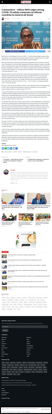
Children (24, 297)
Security (28, 350)
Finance (4, 302)
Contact (3, 390)
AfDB (3, 297)
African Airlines (8, 151)
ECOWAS (16, 300)
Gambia (20, 302)
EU (26, 300)
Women (3, 309)
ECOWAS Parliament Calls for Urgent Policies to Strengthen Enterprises (42, 223)
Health (44, 302)
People (40, 304)
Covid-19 (45, 297)
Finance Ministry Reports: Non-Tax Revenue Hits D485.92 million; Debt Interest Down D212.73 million (38, 207)
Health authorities (27, 151)
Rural (17, 307)
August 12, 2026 (30, 210)
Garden (25, 302)
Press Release (30, 346)
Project (8, 307)
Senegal (21, 307)
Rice (13, 307)
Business (4, 339)
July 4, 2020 (13, 18)
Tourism (29, 354)
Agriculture (12, 297)
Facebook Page (6, 398)
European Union (32, 300)
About (3, 388)
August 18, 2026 (5, 210)
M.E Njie (7, 18)
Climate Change (31, 297)
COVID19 (15, 151)
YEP (14, 309)
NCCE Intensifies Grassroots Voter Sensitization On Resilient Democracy (25, 260)
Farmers (42, 300)
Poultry (44, 304)
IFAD (11, 304)
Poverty (3, 307)
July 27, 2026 (38, 226)
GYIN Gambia (38, 302)
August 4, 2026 (21, 227)
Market (15, 304)
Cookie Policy (27, 412)
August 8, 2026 (4, 226)
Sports (28, 352)
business (19, 297)
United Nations (39, 307)
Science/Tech (30, 348)
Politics (28, 343)
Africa (7, 297)
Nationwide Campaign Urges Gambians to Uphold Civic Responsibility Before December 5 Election (29, 276)
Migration (20, 304)
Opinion (28, 341)
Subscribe (5, 330)
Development (10, 300)
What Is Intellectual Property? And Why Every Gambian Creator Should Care (8, 223)
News (6, 6)
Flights (20, 151)
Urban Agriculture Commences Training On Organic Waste (22, 255)
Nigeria (35, 304)
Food (9, 302)
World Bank (9, 309)
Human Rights (5, 304)
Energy (3, 346)
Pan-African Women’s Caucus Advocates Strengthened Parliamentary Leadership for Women (25, 223)
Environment (4, 348)
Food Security (14, 302)
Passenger (35, 151)
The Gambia (27, 307)
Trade (33, 307)
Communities (39, 297)
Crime (3, 341)
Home (3, 6)
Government (31, 302)
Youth (18, 309)
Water (45, 307)
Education (22, 300)
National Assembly (28, 304)
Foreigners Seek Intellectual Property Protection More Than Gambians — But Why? (12, 207)
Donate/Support (5, 392)
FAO (38, 300)
